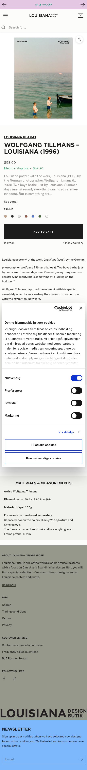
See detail (10, 201)
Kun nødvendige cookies (43, 458)
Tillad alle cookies (43, 445)
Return (6, 618)
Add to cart (44, 231)
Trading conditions (14, 611)
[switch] (76, 390)
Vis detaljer (66, 432)
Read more (9, 585)
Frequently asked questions (20, 652)
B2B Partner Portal (14, 658)
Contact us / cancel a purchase (22, 645)
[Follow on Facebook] (4, 678)
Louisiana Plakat (20, 137)
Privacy (7, 625)
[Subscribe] (81, 759)
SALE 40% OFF (43, 4)
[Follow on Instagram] (15, 678)
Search (6, 605)
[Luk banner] (81, 308)
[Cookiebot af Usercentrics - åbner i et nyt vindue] (54, 308)
